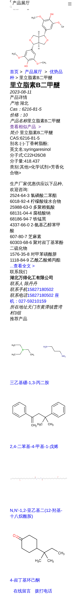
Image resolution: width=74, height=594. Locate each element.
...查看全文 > (22, 265)
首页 (14, 71)
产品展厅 (33, 71)
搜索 (28, 9)
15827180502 (40, 289)
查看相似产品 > (25, 126)
